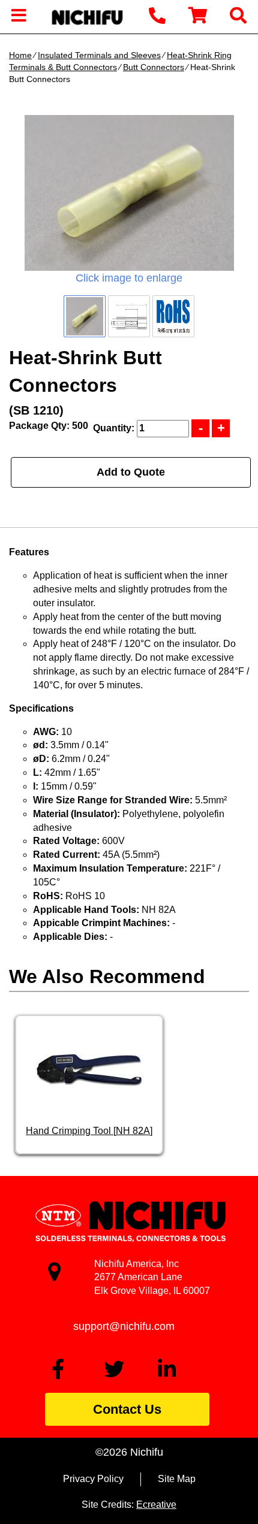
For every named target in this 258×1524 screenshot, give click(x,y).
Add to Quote (131, 472)
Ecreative (156, 1504)
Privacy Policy (93, 1479)
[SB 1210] (129, 193)
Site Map (177, 1479)
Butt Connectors (153, 67)
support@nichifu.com (124, 1326)
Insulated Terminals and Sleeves (99, 55)
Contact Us (127, 1409)
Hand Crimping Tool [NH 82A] (89, 1131)
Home (20, 55)
